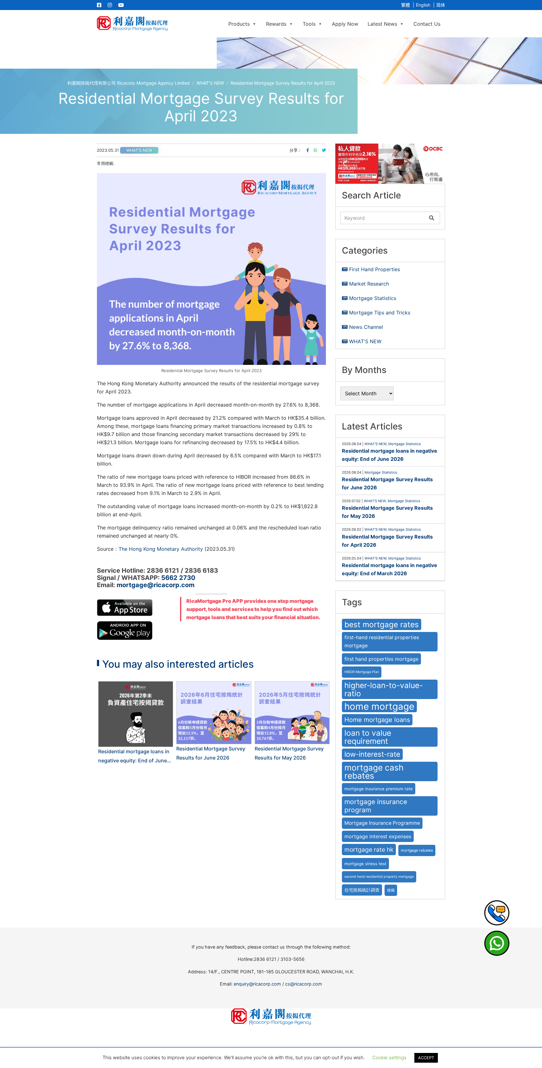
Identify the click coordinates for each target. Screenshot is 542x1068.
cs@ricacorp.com (303, 983)
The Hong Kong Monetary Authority (161, 549)
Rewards (276, 24)
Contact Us (426, 24)
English (423, 5)
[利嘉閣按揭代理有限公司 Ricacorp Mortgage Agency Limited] (132, 23)
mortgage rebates (417, 850)
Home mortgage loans (377, 719)
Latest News (382, 24)
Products (239, 24)
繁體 (405, 5)
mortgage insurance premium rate (378, 788)
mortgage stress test (365, 863)
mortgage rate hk (368, 849)
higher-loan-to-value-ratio (383, 689)
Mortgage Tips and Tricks (379, 312)
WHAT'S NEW (139, 150)
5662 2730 (178, 577)
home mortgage (379, 706)
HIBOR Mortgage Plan (361, 672)
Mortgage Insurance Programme (382, 823)
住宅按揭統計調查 (362, 889)
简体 (440, 5)
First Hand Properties (374, 269)
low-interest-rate (372, 754)
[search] (383, 218)
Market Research (369, 284)
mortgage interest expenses (377, 836)
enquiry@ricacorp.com (257, 983)
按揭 (391, 890)
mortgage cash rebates (374, 771)
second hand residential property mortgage (379, 877)
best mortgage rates (381, 624)
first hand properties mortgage (381, 659)
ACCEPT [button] (426, 1057)
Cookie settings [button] (389, 1057)
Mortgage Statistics (372, 298)
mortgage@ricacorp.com (155, 585)
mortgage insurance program (375, 806)
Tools (309, 24)
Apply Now (345, 24)
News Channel (366, 327)
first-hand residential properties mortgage (381, 641)
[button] (390, 164)
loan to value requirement (367, 737)
